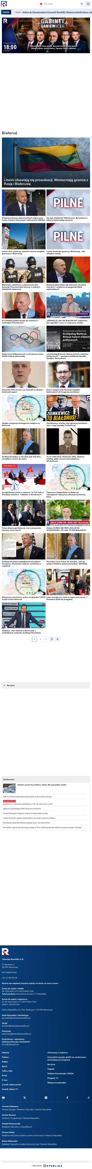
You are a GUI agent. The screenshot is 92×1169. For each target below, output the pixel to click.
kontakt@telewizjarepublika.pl (15, 1026)
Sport (4, 1066)
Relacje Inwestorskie (56, 1082)
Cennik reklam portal (11, 1084)
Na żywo (48, 4)
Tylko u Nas (7, 1071)
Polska (5, 1061)
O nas (4, 1080)
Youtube (3, 1097)
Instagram (46, 1097)
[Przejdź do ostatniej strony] (57, 639)
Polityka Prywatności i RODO (60, 1073)
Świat (4, 1075)
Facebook (67, 1097)
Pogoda (50, 1069)
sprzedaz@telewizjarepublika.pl (16, 1018)
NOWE (6, 12)
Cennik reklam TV (10, 1089)
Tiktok (88, 1097)
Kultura (5, 1057)
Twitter (24, 1097)
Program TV (52, 1078)
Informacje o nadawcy (57, 1052)
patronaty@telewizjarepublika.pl (16, 1034)
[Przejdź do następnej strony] (51, 639)
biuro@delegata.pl (10, 1044)
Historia (5, 1052)
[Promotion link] (46, 35)
